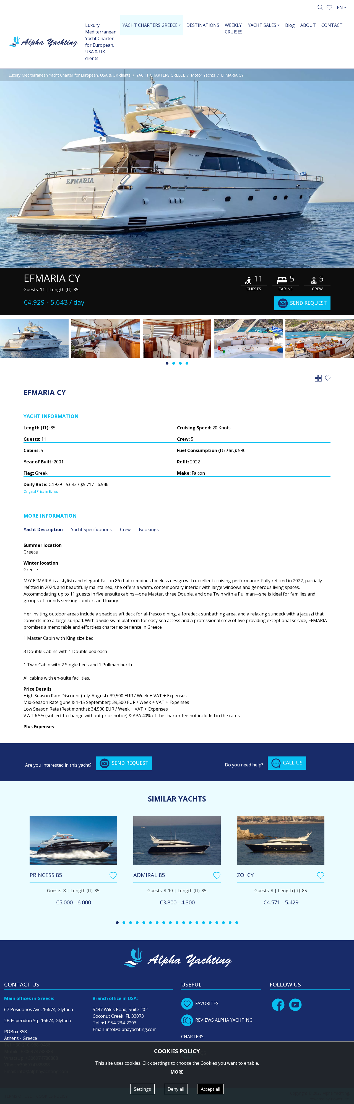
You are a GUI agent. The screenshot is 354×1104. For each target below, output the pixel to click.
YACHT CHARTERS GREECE (160, 75)
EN (340, 7)
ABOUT (308, 25)
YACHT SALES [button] (262, 25)
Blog (290, 25)
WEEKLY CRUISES (234, 28)
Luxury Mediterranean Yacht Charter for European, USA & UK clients (100, 41)
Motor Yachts (203, 75)
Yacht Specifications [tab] (91, 529)
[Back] (319, 378)
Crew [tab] (125, 529)
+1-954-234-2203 (118, 1023)
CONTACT (332, 25)
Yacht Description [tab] (43, 529)
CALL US (293, 762)
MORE (177, 1072)
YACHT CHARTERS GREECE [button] (150, 25)
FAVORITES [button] (206, 1003)
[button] (329, 7)
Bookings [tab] (149, 529)
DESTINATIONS (202, 25)
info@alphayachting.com (131, 1029)
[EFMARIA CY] (177, 168)
